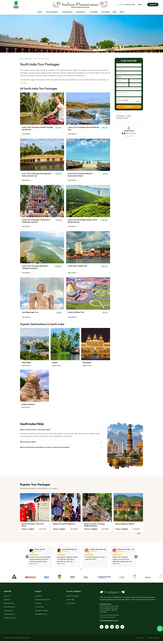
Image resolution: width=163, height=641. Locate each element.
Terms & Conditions (153, 638)
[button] (27, 556)
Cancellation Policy (41, 614)
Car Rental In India (9, 618)
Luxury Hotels (70, 603)
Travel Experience (9, 607)
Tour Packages (52, 12)
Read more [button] (61, 564)
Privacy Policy (39, 607)
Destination (80, 12)
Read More (23, 83)
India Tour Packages (72, 596)
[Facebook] (101, 627)
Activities (94, 12)
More (122, 12)
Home (39, 12)
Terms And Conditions (41, 610)
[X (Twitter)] (122, 627)
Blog (114, 12)
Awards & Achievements (42, 599)
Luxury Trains (70, 599)
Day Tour (7, 596)
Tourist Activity (8, 610)
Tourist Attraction (9, 614)
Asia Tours (7, 599)
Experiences (68, 12)
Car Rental (105, 12)
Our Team (38, 603)
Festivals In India (9, 603)
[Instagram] (107, 627)
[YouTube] (117, 627)
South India (28, 58)
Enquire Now (129, 106)
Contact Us (152, 4)
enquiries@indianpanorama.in (109, 620)
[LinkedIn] (112, 627)
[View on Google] (31, 550)
